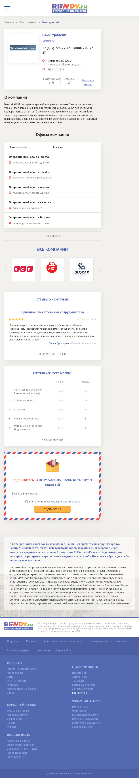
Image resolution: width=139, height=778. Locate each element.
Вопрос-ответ (14, 718)
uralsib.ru (48, 40)
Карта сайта (63, 650)
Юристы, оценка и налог (85, 714)
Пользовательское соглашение (108, 641)
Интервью (12, 684)
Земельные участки (83, 688)
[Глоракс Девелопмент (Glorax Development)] (82, 269)
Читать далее (31, 339)
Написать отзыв (88, 82)
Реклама (31, 641)
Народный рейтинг (17, 714)
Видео (10, 692)
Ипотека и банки (81, 706)
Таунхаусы (78, 680)
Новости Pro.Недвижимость (22, 668)
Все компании (79, 692)
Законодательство (82, 726)
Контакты (44, 650)
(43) (51, 82)
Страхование (79, 710)
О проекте (13, 641)
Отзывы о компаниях (18, 710)
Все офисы (52, 236)
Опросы (11, 726)
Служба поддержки (19, 650)
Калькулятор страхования (86, 722)
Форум (11, 722)
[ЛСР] (23, 269)
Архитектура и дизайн (19, 740)
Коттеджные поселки (84, 684)
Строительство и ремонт (20, 744)
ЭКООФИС (20, 409)
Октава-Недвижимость (83, 343)
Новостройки (79, 672)
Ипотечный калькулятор (85, 718)
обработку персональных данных (62, 501)
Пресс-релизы (15, 672)
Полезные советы (17, 752)
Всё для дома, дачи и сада (22, 748)
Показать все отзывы (52, 354)
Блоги (10, 676)
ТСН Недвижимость (25, 400)
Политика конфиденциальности (62, 641)
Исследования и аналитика (22, 688)
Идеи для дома (16, 756)
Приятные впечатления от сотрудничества (52, 312)
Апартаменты (79, 676)
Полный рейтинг (52, 440)
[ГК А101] (52, 269)
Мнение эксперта (16, 680)
